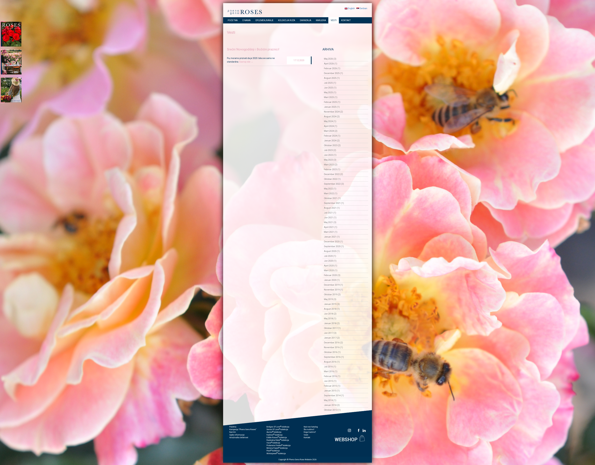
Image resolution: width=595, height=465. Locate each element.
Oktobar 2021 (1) (332, 198)
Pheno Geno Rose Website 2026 (303, 459)
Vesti (306, 435)
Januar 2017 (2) (332, 338)
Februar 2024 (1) (332, 136)
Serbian (363, 8)
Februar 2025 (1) (332, 102)
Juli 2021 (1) (330, 212)
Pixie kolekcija (273, 451)
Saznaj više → (246, 62)
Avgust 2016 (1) (332, 362)
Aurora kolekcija (274, 432)
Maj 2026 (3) (330, 59)
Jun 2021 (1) (330, 217)
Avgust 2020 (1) (332, 251)
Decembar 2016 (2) (333, 342)
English (351, 8)
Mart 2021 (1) (330, 232)
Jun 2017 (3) (330, 333)
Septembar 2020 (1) (334, 246)
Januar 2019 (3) (332, 304)
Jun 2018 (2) (330, 313)
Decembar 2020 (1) (333, 241)
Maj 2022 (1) (330, 188)
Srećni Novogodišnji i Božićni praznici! (253, 49)
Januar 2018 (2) (332, 323)
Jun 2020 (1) (330, 261)
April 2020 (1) (330, 265)
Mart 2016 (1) (330, 371)
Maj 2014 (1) (330, 400)
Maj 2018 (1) (330, 318)
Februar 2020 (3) (332, 275)
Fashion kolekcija (274, 435)
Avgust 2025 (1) (332, 78)
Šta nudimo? (309, 429)
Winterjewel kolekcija (276, 453)
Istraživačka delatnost (238, 437)
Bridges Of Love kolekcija (278, 427)
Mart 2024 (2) (330, 131)
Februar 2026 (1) (332, 68)
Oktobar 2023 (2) (332, 145)
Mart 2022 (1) (330, 193)
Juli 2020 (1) (330, 256)
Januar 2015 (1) (332, 390)
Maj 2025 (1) (330, 92)
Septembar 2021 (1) (334, 203)
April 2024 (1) (330, 126)
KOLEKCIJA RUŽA (286, 20)
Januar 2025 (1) (332, 107)
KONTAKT (346, 20)
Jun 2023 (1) (330, 155)
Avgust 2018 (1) (332, 309)
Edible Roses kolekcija (277, 437)
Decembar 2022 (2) (333, 174)
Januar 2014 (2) (332, 405)
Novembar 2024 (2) (333, 111)
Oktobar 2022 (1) (332, 179)
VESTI (334, 20)
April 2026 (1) (330, 63)
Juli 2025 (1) (330, 83)
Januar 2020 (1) (332, 280)
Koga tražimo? (310, 432)
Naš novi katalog (311, 427)
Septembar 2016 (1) (334, 357)
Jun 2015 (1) (330, 381)
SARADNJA (305, 20)
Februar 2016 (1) (332, 376)
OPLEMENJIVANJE (264, 20)
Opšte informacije (237, 435)
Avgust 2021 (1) (332, 208)
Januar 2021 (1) (332, 237)
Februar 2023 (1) (332, 169)
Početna (232, 427)
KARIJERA (321, 20)
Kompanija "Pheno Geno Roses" (242, 429)
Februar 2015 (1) (332, 386)
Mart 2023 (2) (330, 164)
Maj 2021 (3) (330, 222)
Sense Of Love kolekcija (277, 429)
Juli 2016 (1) (330, 366)
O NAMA (246, 20)
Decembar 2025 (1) (333, 73)
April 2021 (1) (330, 227)
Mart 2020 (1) (330, 270)
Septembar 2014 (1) (334, 395)
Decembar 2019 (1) (333, 285)
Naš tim (232, 432)
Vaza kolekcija (273, 443)
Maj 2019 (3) (330, 299)
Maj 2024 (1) (330, 121)
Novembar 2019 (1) (333, 289)
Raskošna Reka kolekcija (278, 440)
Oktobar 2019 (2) (332, 294)
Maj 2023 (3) (330, 160)
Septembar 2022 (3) (334, 184)
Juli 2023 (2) (330, 150)
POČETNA (233, 20)
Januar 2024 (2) (332, 140)
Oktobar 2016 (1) (332, 352)
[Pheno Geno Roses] (245, 11)
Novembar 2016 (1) (333, 347)
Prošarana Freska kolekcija (279, 445)
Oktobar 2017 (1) (332, 328)
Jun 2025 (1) (330, 87)
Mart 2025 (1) (330, 97)
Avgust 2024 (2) (332, 116)
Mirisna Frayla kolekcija (277, 448)
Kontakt (307, 437)
